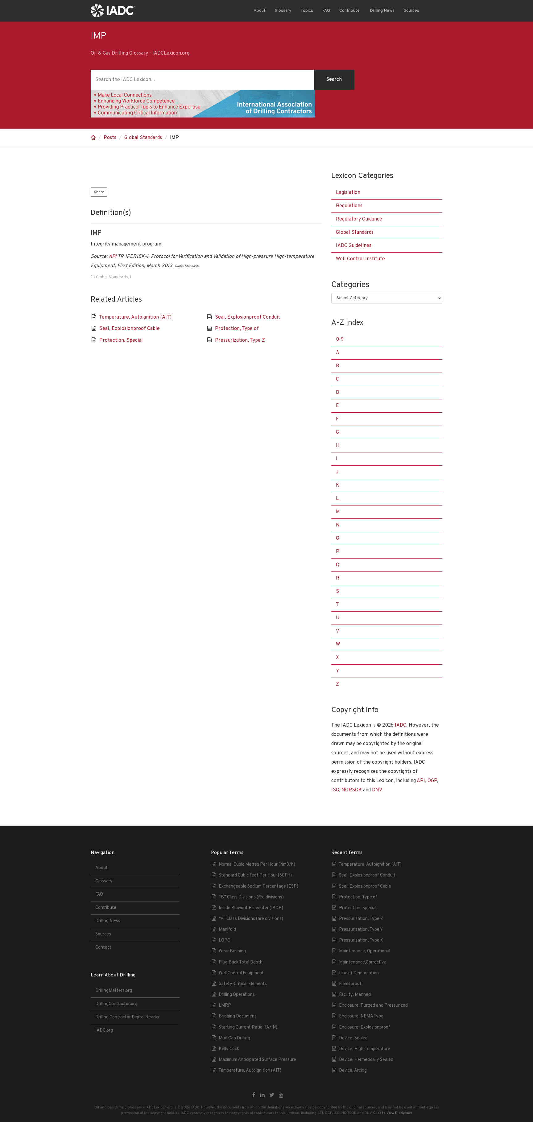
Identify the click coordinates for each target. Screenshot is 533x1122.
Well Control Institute (360, 259)
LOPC (224, 940)
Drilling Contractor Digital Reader (127, 1017)
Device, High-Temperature (364, 1049)
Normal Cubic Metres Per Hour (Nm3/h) (257, 865)
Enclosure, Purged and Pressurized (373, 1006)
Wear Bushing (232, 951)
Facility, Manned (355, 995)
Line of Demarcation (359, 973)
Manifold (227, 930)
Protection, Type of (237, 329)
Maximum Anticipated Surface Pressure (257, 1060)
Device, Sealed (353, 1038)
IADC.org (104, 1030)
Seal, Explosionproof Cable (129, 329)
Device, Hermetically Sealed (366, 1060)
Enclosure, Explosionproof (364, 1027)
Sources (411, 10)
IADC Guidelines (353, 246)
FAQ (326, 10)
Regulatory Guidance (359, 219)
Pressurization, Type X (361, 940)
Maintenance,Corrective (362, 962)
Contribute (349, 10)
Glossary (283, 10)
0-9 (340, 339)
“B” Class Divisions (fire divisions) (251, 897)
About (260, 10)
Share (99, 192)
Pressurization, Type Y (361, 930)
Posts (110, 138)
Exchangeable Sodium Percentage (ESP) (258, 886)
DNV (377, 790)
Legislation (348, 193)
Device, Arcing (353, 1071)
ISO (335, 790)
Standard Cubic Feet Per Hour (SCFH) (255, 875)
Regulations (349, 206)
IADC (400, 725)
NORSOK (351, 790)
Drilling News (382, 10)
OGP (432, 781)
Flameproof (350, 984)
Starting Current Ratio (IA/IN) (248, 1027)
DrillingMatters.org (113, 991)
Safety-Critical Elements (243, 984)
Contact (103, 948)
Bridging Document (237, 1016)
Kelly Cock (229, 1049)
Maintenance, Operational (364, 951)
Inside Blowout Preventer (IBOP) (251, 908)
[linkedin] (262, 1095)
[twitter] (271, 1095)
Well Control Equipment (241, 973)
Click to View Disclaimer (392, 1113)
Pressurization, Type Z (240, 340)
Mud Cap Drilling (234, 1038)
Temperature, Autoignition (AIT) (135, 317)
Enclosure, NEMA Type (361, 1016)
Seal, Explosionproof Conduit (247, 317)
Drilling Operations (237, 995)
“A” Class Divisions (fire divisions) (251, 919)
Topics (306, 10)
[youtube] (281, 1095)
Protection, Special (121, 340)
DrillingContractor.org (116, 1004)
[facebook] (253, 1095)
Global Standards (143, 138)
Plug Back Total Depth (240, 962)
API (113, 257)
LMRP (225, 1006)
